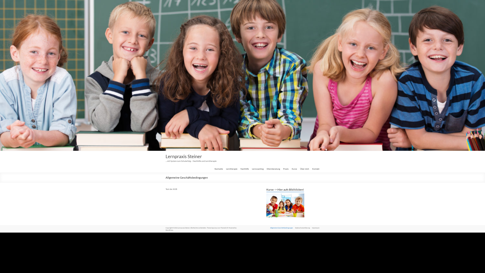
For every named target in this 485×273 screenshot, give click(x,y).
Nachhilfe (244, 169)
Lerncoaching (258, 169)
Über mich (304, 169)
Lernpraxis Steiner (184, 156)
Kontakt (315, 169)
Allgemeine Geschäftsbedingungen (281, 228)
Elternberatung (273, 169)
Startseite (218, 169)
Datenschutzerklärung (302, 228)
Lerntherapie (231, 169)
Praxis (286, 169)
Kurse (294, 169)
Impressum (315, 228)
